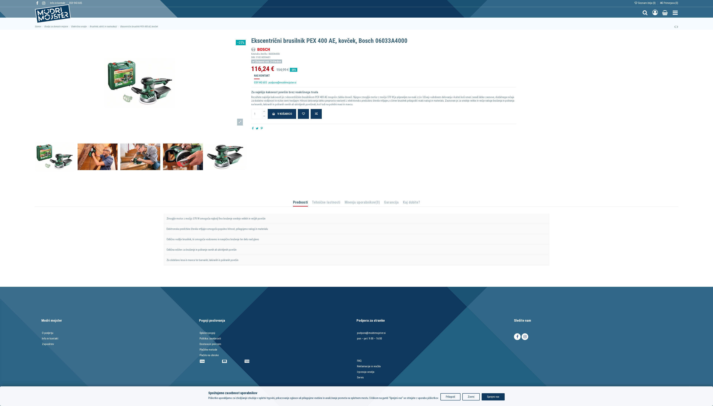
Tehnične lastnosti (326, 202)
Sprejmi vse (493, 396)
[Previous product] (675, 26)
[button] (675, 12)
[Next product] (677, 26)
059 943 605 (75, 2)
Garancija (391, 202)
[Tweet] (257, 128)
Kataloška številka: (259, 54)
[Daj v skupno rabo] (253, 128)
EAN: (253, 57)
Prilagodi (450, 396)
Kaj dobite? (411, 202)
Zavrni (471, 396)
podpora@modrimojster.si (282, 82)
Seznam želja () (647, 2)
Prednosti (300, 202)
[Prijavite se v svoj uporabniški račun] (655, 13)
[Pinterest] (262, 128)
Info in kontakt (58, 2)
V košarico (284, 113)
